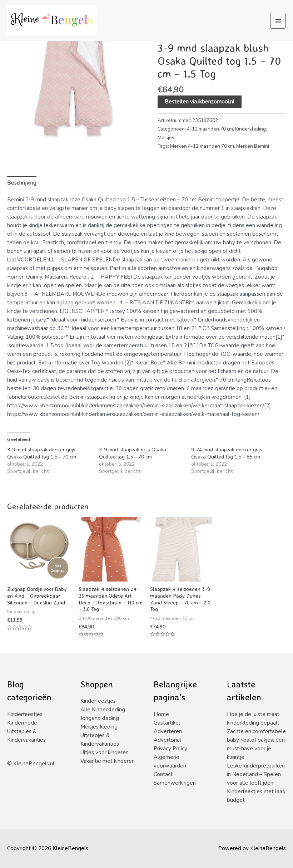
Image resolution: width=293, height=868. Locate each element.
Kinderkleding (250, 129)
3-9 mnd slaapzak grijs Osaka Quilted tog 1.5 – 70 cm (132, 453)
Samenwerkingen (175, 782)
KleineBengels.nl (33, 763)
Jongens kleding (99, 718)
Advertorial (167, 740)
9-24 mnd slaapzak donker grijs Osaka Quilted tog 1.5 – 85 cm (226, 453)
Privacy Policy (170, 748)
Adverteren (168, 731)
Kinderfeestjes (25, 714)
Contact (163, 774)
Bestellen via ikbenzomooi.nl (199, 101)
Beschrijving (21, 182)
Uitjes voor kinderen (104, 752)
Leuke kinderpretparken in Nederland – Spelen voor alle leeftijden (256, 774)
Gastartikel (167, 722)
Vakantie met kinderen (107, 761)
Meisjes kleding (99, 726)
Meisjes (166, 137)
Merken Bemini (252, 146)
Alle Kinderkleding (102, 709)
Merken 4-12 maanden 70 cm (202, 146)
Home (161, 714)
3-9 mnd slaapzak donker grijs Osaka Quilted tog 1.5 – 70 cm (41, 453)
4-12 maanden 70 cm (210, 129)
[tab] (21, 183)
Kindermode (22, 722)
